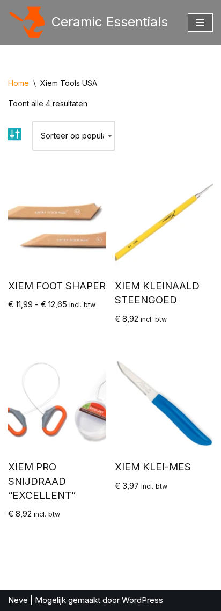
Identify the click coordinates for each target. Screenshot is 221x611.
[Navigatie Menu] (200, 22)
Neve (18, 600)
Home (18, 83)
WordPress (142, 600)
